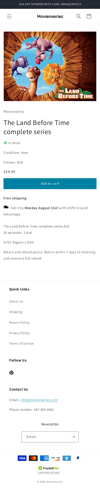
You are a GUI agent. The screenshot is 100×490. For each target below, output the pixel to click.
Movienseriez (55, 481)
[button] (9, 16)
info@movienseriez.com (39, 400)
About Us (16, 301)
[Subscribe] (73, 436)
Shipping (16, 312)
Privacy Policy (19, 333)
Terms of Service (21, 343)
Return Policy (19, 322)
